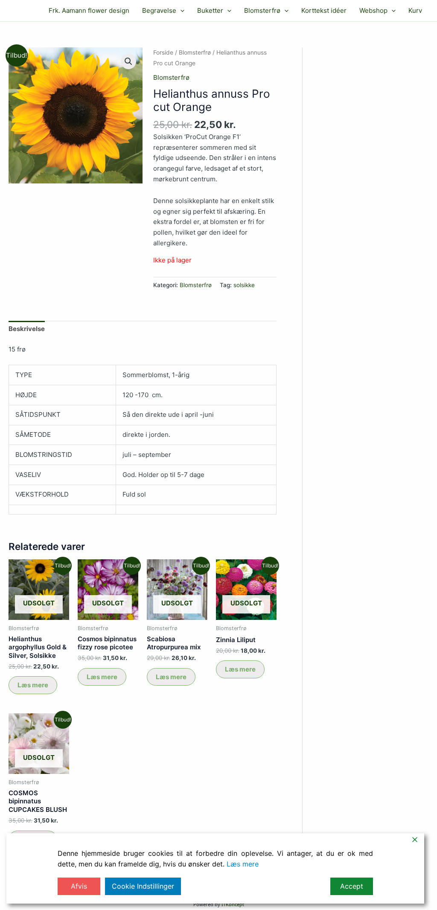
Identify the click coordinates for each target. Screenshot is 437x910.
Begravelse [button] (159, 10)
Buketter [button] (210, 10)
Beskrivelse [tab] (27, 329)
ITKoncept (232, 904)
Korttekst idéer (324, 10)
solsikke (244, 285)
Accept (351, 886)
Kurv (415, 10)
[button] (180, 10)
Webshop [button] (373, 10)
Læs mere (32, 685)
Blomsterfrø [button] (262, 10)
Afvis (79, 886)
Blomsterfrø (195, 52)
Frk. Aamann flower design (89, 10)
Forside (163, 52)
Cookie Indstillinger (143, 886)
